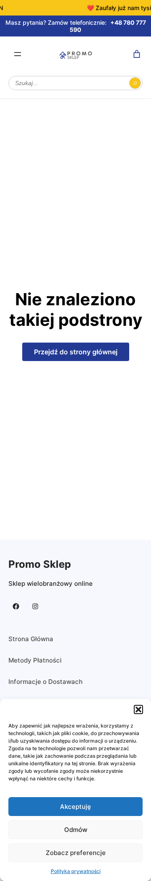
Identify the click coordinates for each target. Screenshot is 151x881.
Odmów (75, 830)
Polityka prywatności (76, 871)
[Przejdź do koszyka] (137, 54)
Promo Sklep (39, 564)
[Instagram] (35, 606)
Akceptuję (75, 807)
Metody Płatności (35, 660)
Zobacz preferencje (76, 853)
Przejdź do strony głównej (75, 352)
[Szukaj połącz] (135, 83)
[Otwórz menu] (17, 54)
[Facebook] (15, 606)
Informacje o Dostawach (45, 682)
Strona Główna (30, 639)
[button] (138, 709)
